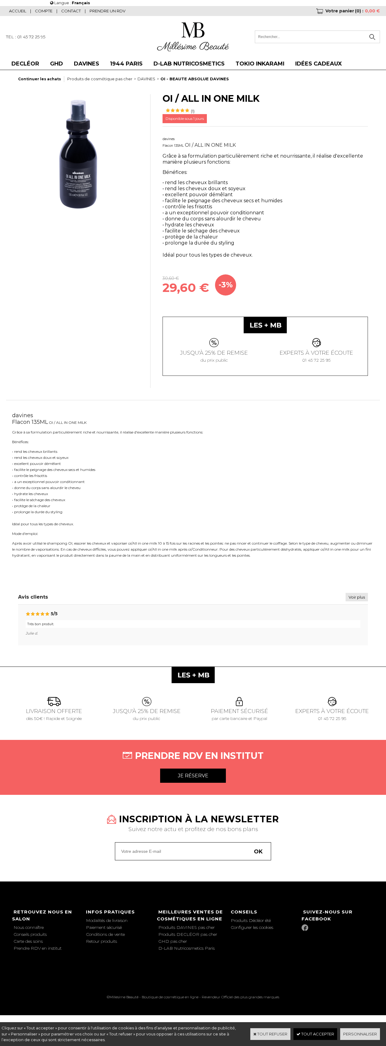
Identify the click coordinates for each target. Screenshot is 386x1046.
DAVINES (86, 63)
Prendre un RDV (107, 10)
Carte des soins (28, 941)
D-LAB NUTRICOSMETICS (189, 63)
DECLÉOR (25, 63)
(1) (193, 111)
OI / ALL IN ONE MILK (210, 145)
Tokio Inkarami (260, 63)
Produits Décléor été (251, 920)
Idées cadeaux (318, 63)
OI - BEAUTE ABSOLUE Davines (194, 78)
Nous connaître (29, 927)
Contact (71, 10)
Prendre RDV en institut (38, 948)
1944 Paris (126, 63)
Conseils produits (30, 934)
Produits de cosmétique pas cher (99, 78)
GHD (56, 63)
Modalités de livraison (107, 920)
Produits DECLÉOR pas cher (187, 934)
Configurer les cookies (252, 927)
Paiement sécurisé (104, 927)
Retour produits (101, 941)
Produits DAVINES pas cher (186, 927)
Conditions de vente (105, 934)
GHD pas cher (172, 941)
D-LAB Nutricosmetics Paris (186, 948)
